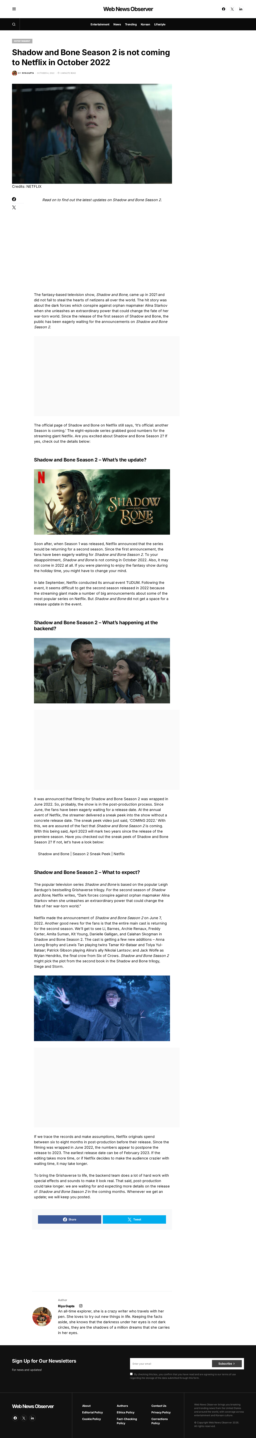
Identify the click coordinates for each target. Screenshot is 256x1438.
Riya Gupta (66, 1306)
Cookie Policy (91, 1419)
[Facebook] (223, 9)
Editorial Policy (92, 1412)
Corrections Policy (159, 1421)
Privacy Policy (161, 1412)
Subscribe (225, 1363)
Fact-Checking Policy (127, 1421)
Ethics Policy (125, 1412)
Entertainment (22, 41)
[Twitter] (232, 9)
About (86, 1405)
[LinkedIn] (241, 9)
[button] (14, 9)
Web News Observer (128, 9)
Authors (122, 1405)
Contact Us (158, 1405)
